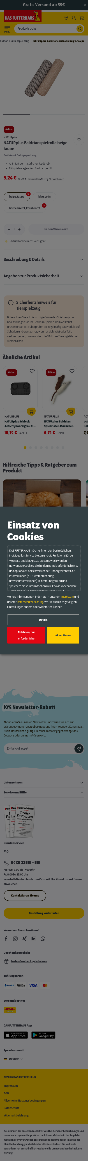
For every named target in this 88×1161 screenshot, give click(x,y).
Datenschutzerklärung (30, 601)
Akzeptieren (63, 635)
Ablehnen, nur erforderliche (26, 635)
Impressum (67, 596)
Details (43, 619)
